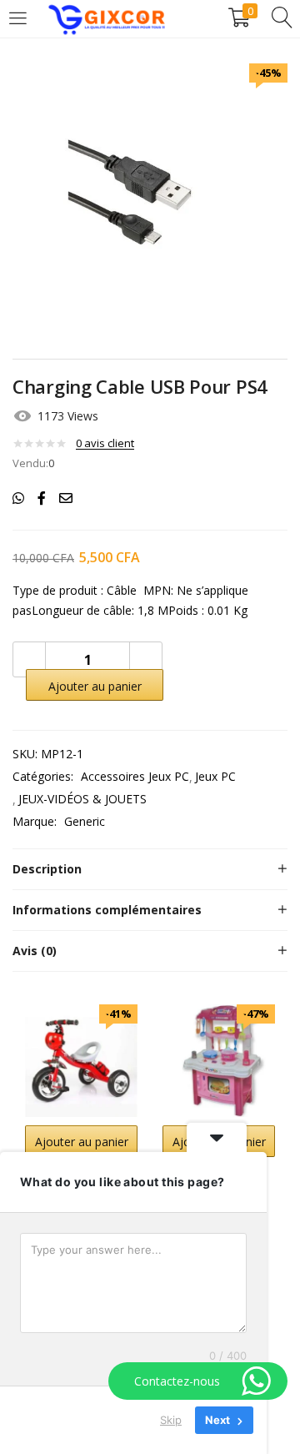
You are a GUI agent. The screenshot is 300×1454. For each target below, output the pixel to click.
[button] (81, 1141)
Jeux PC (215, 776)
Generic (84, 821)
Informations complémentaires (107, 910)
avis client (105, 442)
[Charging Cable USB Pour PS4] (18, 498)
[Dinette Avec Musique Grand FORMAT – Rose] (218, 1059)
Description (47, 869)
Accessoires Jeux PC (135, 776)
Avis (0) (34, 950)
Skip (171, 1419)
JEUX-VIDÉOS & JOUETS (82, 799)
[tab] (150, 869)
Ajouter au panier (95, 686)
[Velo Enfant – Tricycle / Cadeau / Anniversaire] (81, 1059)
